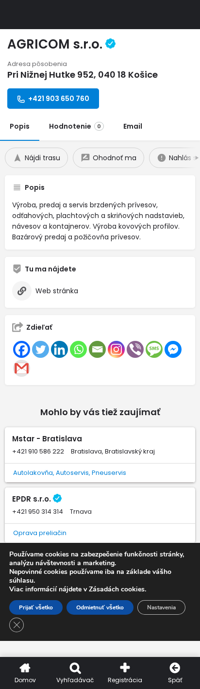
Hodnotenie (75, 126)
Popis (20, 126)
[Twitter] (40, 349)
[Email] (97, 349)
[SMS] (154, 349)
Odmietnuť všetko (100, 607)
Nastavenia (161, 607)
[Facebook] (21, 349)
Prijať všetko (36, 607)
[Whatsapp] (78, 349)
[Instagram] (116, 349)
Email (132, 126)
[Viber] (135, 349)
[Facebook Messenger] (173, 349)
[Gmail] (21, 368)
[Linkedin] (59, 349)
